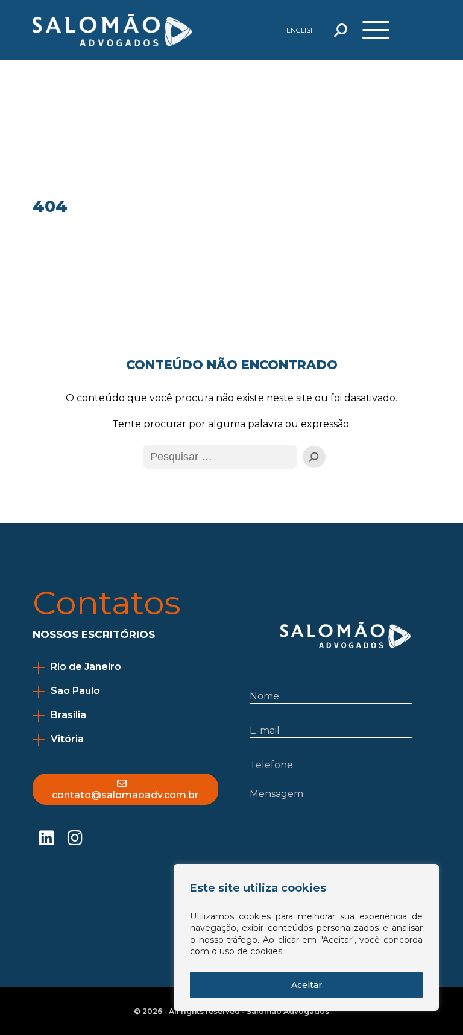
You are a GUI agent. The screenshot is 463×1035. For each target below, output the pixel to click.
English (301, 30)
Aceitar (306, 985)
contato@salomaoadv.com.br (125, 795)
